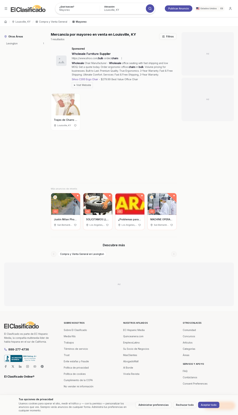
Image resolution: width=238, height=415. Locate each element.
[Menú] (5, 8)
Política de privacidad (76, 367)
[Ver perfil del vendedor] (55, 197)
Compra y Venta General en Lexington (82, 253)
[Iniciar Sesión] (230, 8)
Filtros (170, 36)
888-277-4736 (18, 349)
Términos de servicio (76, 348)
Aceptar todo (209, 404)
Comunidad (189, 330)
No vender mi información (78, 386)
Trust (67, 355)
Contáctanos (190, 377)
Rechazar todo (185, 404)
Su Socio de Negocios (136, 348)
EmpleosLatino (131, 342)
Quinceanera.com (133, 336)
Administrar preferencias (154, 404)
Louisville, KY (23, 21)
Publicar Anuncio (178, 8)
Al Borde (128, 367)
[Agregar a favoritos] (75, 125)
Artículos (188, 342)
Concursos (189, 336)
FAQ (185, 371)
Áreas (186, 355)
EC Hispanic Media (134, 330)
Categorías (189, 348)
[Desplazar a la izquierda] (53, 254)
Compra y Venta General (53, 21)
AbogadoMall (131, 361)
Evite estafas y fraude (76, 361)
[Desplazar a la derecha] (174, 254)
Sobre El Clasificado (75, 330)
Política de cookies (75, 373)
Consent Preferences (195, 383)
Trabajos (69, 342)
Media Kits (70, 336)
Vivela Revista (131, 373)
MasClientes (130, 355)
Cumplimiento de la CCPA (78, 380)
